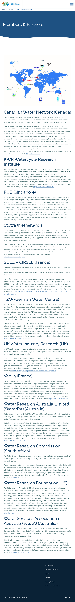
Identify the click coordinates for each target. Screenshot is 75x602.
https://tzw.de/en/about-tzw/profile (16, 339)
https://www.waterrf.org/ (12, 513)
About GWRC (11, 9)
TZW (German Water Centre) (31, 299)
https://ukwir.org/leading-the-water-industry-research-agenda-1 (33, 371)
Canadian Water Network (28, 112)
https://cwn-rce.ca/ (33, 154)
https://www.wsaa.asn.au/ (19, 553)
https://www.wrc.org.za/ (18, 478)
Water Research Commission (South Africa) (32, 448)
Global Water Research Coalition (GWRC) (11, 4)
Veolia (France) (18, 375)
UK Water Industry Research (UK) (36, 343)
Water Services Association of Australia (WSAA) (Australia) (33, 521)
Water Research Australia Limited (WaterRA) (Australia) (36, 406)
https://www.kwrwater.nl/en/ (43, 187)
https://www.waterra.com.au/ (14, 441)
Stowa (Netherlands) (24, 225)
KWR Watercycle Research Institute (30, 162)
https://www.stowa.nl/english (14, 257)
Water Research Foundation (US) (35, 482)
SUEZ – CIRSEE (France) (27, 262)
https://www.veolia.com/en (58, 399)
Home (3, 9)
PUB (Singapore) (20, 192)
